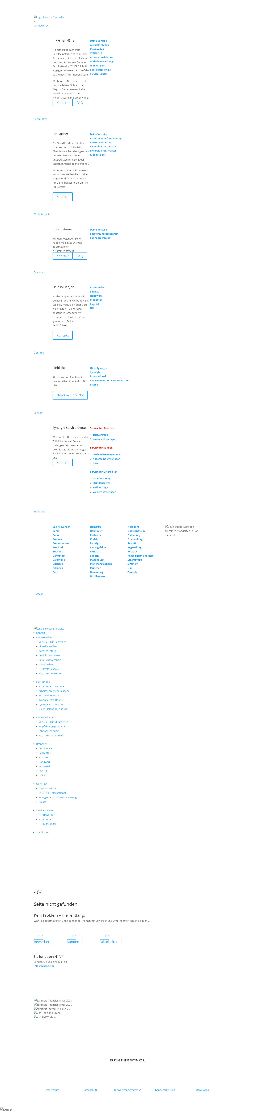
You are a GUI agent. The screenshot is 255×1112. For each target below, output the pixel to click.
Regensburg (135, 547)
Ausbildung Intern (49, 655)
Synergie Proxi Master (103, 150)
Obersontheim (136, 531)
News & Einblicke (70, 395)
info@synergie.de (44, 966)
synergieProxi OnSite (51, 700)
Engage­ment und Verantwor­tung (58, 797)
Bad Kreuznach (61, 526)
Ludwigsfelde (98, 547)
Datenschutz (90, 1090)
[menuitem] (127, 21)
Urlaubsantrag (101, 478)
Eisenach (58, 563)
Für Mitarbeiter (45, 717)
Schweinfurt (135, 559)
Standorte (42, 832)
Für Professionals (49, 669)
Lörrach (94, 551)
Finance (43, 757)
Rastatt (132, 543)
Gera (55, 572)
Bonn (56, 535)
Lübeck (94, 555)
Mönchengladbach (101, 563)
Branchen (42, 744)
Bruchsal (58, 547)
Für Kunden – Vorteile (51, 686)
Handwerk (44, 762)
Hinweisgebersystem (127, 1090)
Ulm (130, 568)
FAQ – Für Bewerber (50, 673)
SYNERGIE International (52, 793)
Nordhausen (97, 576)
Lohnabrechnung (49, 731)
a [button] (34, 21)
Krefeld (94, 539)
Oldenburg (134, 535)
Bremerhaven (61, 543)
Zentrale (132, 572)
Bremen (57, 539)
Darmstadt (59, 555)
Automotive (45, 748)
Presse (42, 802)
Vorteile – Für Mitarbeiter (53, 722)
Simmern (133, 563)
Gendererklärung (165, 1090)
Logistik (43, 771)
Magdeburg (97, 559)
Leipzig (94, 543)
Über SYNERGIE (48, 788)
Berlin (56, 531)
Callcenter (44, 753)
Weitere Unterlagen (104, 439)
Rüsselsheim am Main (141, 555)
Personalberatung (49, 695)
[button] (127, 1109)
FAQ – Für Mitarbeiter (51, 735)
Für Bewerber (44, 637)
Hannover (96, 531)
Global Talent (46, 664)
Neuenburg (96, 572)
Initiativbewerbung (50, 660)
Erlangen (58, 568)
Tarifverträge (100, 434)
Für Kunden (43, 682)
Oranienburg (135, 539)
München (95, 568)
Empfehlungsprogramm (52, 726)
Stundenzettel (101, 483)
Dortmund (59, 559)
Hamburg (95, 526)
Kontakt (62, 196)
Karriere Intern (47, 651)
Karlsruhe (95, 535)
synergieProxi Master (51, 704)
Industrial (44, 766)
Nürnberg (133, 526)
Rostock (132, 551)
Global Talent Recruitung (53, 709)
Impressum (52, 1090)
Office (42, 775)
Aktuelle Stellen (48, 646)
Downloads (202, 1090)
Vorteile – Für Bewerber (52, 642)
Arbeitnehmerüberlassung (54, 691)
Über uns (41, 784)
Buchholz (58, 551)
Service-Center (44, 810)
